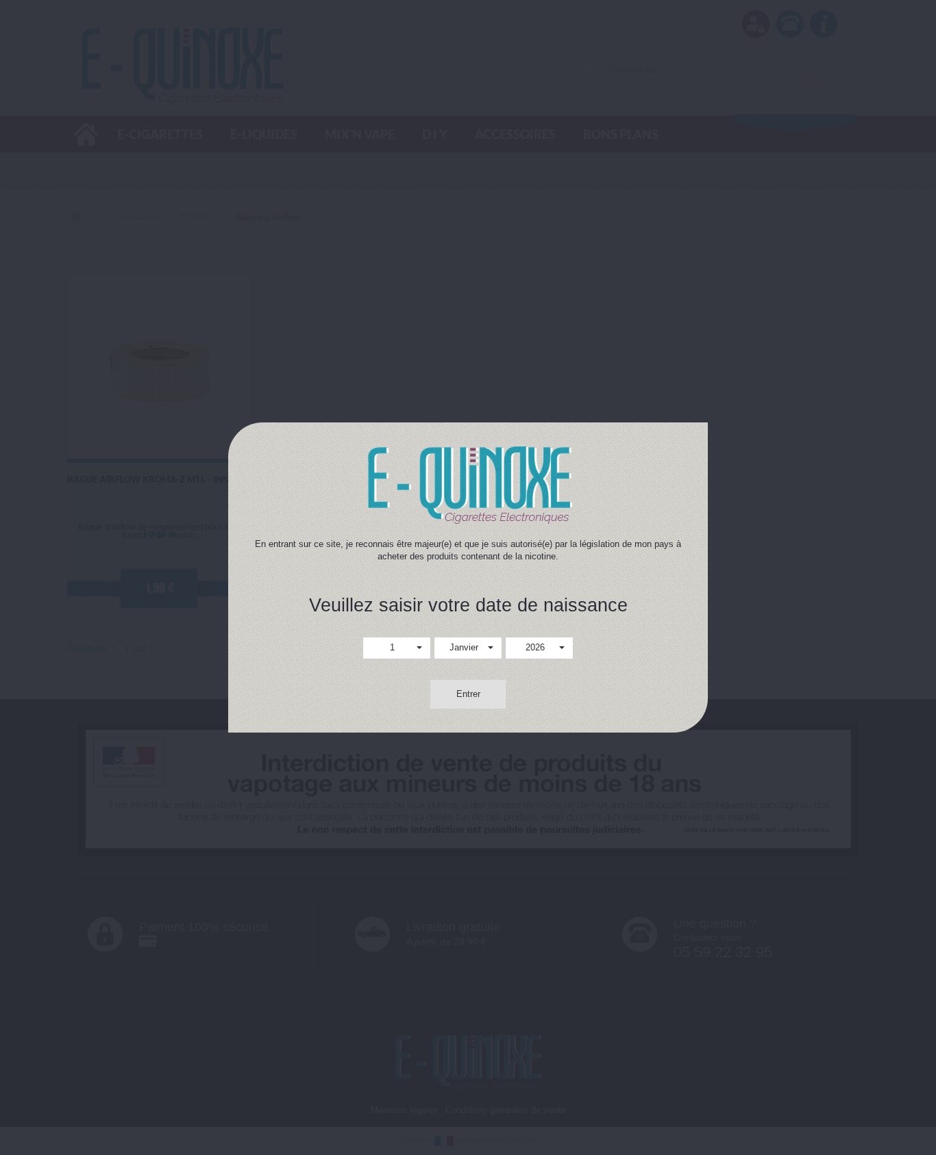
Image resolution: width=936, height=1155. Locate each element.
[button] (396, 648)
